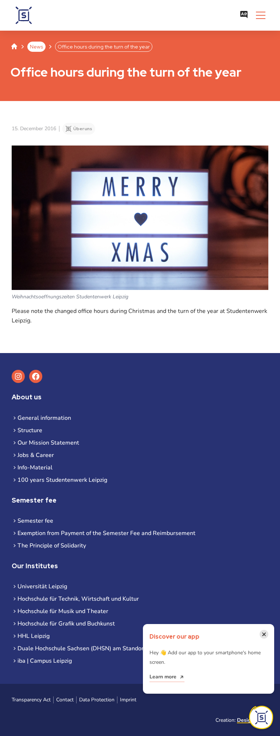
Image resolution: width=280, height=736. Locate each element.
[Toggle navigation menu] (260, 15)
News (36, 46)
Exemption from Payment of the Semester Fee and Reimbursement (106, 533)
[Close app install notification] (261, 717)
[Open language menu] (244, 15)
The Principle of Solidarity (52, 546)
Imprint (128, 699)
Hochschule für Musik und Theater (63, 611)
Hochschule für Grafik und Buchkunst (66, 624)
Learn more (162, 676)
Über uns (82, 129)
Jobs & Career (36, 455)
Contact (65, 699)
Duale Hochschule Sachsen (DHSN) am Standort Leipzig (92, 648)
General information (44, 418)
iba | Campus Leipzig (45, 661)
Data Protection (96, 699)
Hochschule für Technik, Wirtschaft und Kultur (78, 599)
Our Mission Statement (48, 443)
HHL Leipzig (34, 636)
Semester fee (35, 521)
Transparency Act (31, 699)
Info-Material (35, 468)
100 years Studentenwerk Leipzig (62, 480)
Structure (30, 430)
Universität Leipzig (42, 586)
